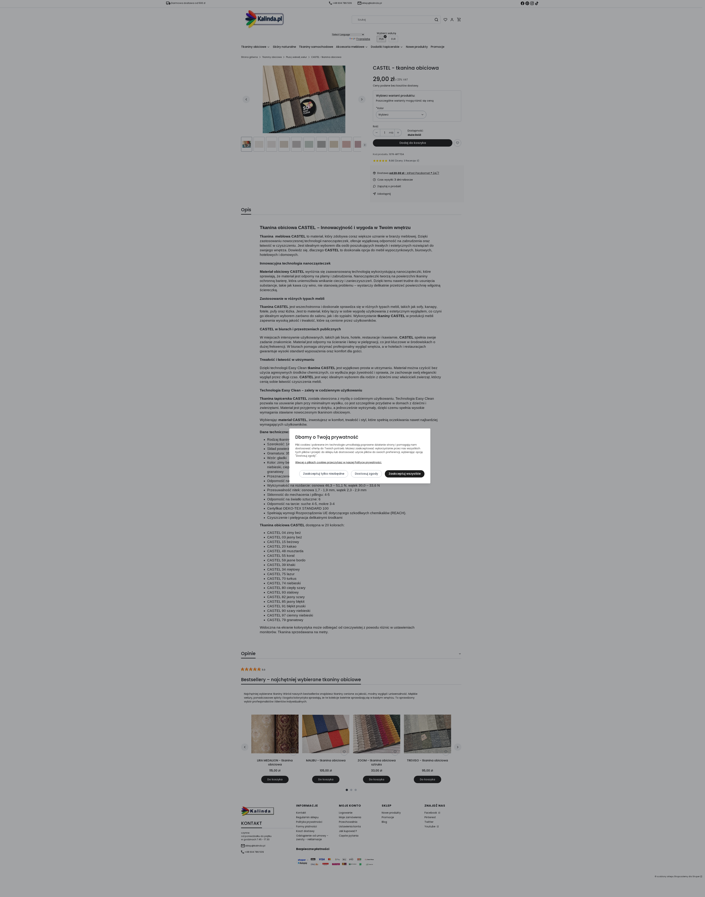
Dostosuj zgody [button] (366, 474)
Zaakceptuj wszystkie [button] (405, 474)
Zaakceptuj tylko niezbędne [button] (323, 474)
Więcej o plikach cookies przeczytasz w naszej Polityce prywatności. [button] (338, 462)
